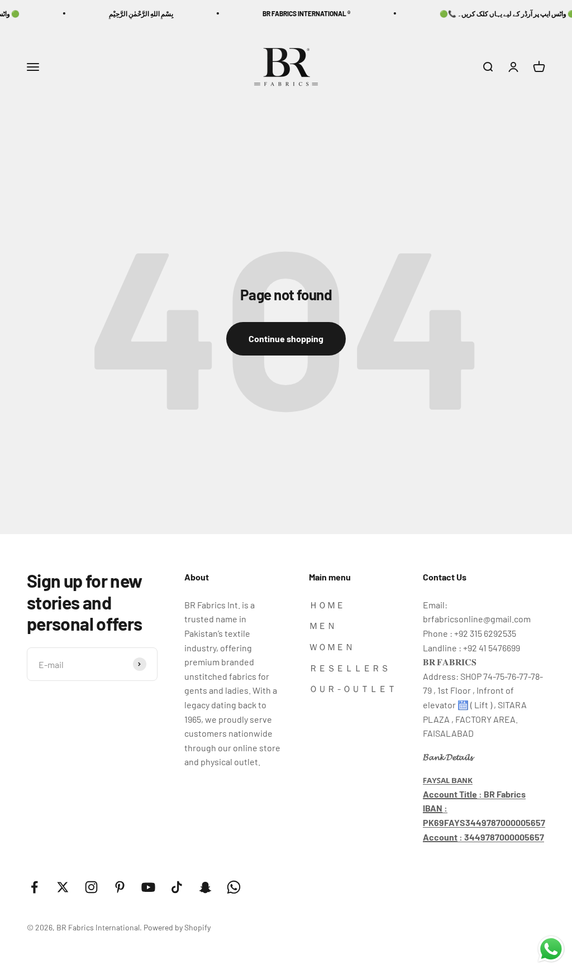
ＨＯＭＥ (327, 604)
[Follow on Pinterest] (119, 887)
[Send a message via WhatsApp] (551, 949)
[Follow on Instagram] (91, 887)
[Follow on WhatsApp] (233, 887)
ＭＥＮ (322, 625)
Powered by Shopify (177, 927)
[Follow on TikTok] (176, 887)
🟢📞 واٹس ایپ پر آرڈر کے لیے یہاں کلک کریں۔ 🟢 (496, 13)
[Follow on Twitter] (62, 887)
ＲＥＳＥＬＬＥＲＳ (349, 667)
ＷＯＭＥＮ (331, 646)
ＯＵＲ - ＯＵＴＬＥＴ (352, 688)
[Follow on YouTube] (148, 887)
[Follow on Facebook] (34, 887)
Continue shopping (286, 338)
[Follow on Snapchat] (205, 887)
